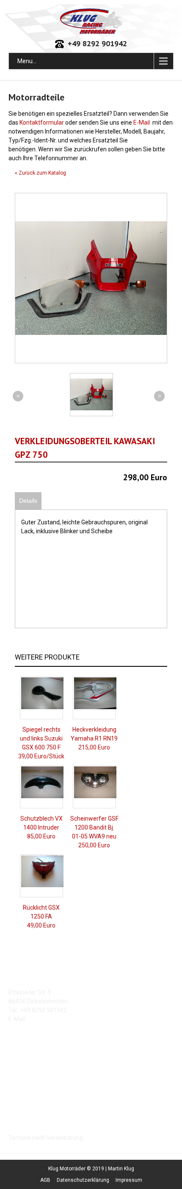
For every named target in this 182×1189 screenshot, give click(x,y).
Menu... (26, 61)
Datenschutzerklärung (83, 1180)
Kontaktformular (41, 122)
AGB (45, 1180)
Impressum (129, 1180)
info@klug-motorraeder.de (63, 1019)
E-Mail (141, 122)
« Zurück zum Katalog (40, 173)
